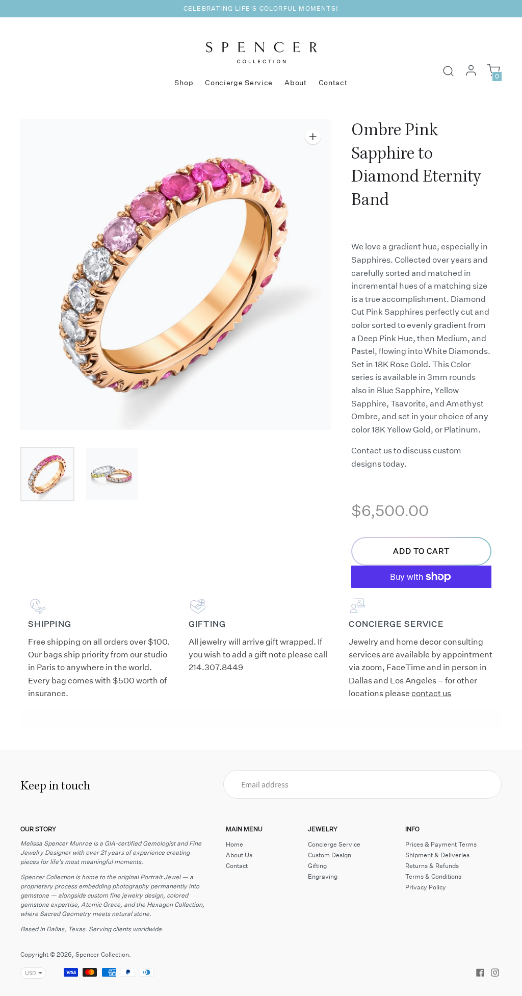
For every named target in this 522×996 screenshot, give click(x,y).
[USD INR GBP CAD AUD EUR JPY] (28, 973)
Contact (333, 82)
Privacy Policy (425, 887)
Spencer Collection (102, 954)
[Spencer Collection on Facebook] (480, 971)
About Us (239, 855)
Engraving (322, 876)
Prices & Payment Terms (441, 844)
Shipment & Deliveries (437, 855)
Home (234, 844)
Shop (183, 82)
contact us (431, 693)
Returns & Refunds (432, 866)
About (295, 82)
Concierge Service (239, 82)
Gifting (317, 866)
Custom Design (329, 855)
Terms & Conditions (433, 876)
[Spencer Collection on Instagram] (495, 971)
